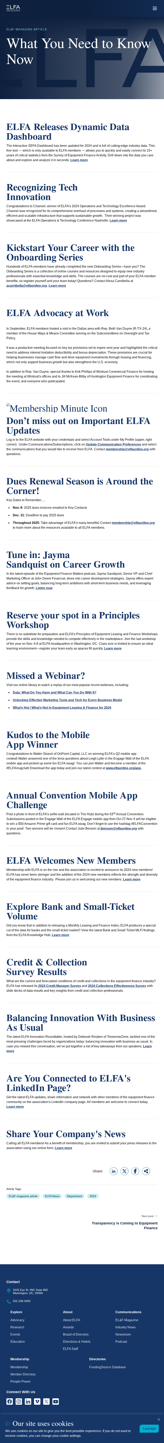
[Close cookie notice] (159, 1419)
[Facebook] (9, 1401)
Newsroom (123, 1334)
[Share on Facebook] (135, 1171)
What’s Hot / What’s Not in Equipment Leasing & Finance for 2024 (62, 707)
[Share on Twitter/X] (124, 1171)
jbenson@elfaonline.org (119, 828)
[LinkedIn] (28, 1401)
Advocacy (17, 1320)
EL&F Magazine (126, 1320)
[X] (46, 1401)
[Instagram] (19, 1401)
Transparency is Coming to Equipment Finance (125, 1225)
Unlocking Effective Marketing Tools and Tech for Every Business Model (67, 700)
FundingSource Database (107, 1367)
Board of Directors (76, 1334)
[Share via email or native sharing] (146, 1171)
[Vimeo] (37, 1401)
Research (17, 1327)
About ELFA (71, 1320)
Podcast (121, 1341)
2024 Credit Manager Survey (60, 986)
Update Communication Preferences (113, 444)
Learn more (79, 160)
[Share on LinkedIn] (114, 1171)
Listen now (44, 588)
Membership (19, 1367)
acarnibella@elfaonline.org (26, 285)
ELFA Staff (70, 1348)
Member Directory (23, 1374)
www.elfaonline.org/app (123, 768)
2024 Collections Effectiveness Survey (117, 986)
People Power (20, 1381)
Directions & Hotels (76, 1341)
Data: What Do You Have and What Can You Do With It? (54, 692)
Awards (68, 1327)
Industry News (125, 1327)
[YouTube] (55, 1401)
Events (15, 1334)
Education (17, 1341)
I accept (149, 1428)
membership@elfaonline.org (127, 449)
